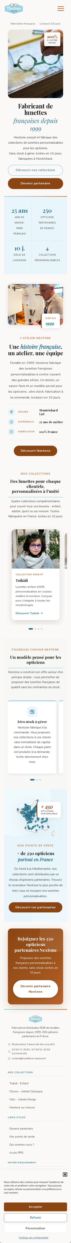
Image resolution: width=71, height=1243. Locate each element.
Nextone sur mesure (22, 1107)
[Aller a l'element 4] (41, 629)
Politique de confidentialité (33, 1237)
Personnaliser (35, 1228)
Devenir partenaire (35, 183)
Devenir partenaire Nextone (36, 989)
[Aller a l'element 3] (38, 629)
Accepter (35, 1207)
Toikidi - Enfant (18, 1083)
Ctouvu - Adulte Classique (26, 1091)
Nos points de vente (22, 1136)
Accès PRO (16, 1153)
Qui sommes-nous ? (21, 1145)
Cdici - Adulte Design (22, 1099)
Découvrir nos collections (35, 170)
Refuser (35, 1217)
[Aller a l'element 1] (31, 629)
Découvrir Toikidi (27, 613)
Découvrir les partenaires (35, 907)
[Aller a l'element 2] (35, 629)
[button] (65, 1174)
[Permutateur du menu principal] (60, 8)
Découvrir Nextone (35, 451)
